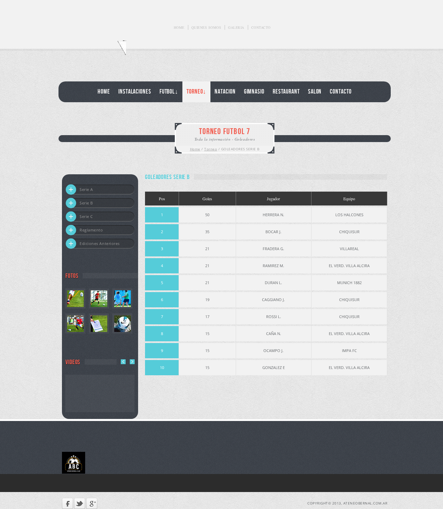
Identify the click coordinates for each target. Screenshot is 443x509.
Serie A (86, 189)
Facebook (67, 503)
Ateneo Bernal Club (94, 51)
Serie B (86, 202)
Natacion (225, 91)
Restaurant (286, 91)
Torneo (210, 149)
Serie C (86, 216)
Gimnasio (254, 91)
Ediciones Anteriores (100, 243)
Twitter (79, 503)
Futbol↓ (169, 91)
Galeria (236, 27)
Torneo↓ (196, 91)
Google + (91, 503)
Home (179, 27)
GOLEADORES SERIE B (240, 149)
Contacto (261, 27)
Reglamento (91, 229)
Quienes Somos (206, 27)
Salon (315, 91)
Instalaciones (134, 91)
